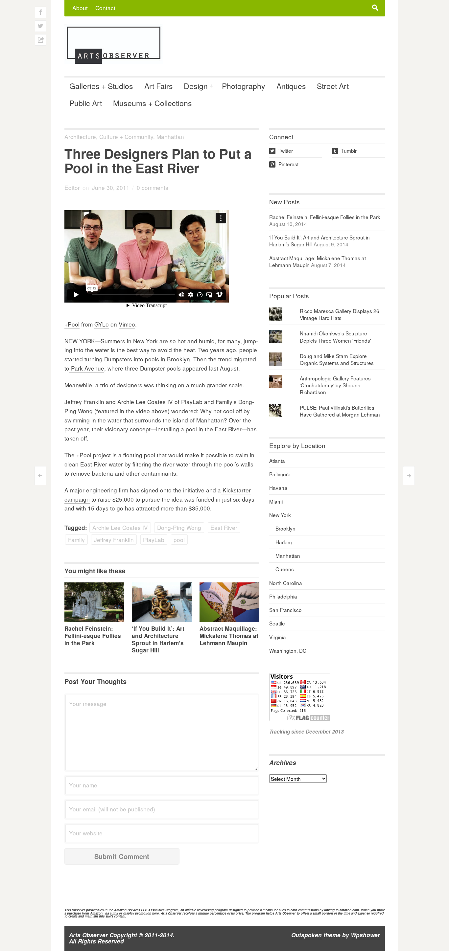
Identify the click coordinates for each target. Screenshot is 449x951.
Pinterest (284, 164)
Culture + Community (126, 136)
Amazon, (97, 913)
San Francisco (285, 609)
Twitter (281, 150)
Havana (278, 487)
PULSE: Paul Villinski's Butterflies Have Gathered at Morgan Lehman (340, 411)
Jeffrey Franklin (114, 539)
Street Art (333, 85)
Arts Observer (88, 935)
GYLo (101, 324)
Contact (105, 8)
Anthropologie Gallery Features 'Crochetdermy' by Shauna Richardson (335, 385)
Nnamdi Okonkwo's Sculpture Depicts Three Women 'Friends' (335, 336)
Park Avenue (86, 368)
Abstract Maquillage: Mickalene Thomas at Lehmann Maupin (229, 635)
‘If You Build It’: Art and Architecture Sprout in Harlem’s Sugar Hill (158, 639)
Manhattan (170, 136)
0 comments (152, 187)
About (80, 8)
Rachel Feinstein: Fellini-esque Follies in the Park (92, 635)
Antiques (291, 85)
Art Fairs (158, 85)
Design (196, 85)
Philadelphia (283, 596)
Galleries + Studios (101, 85)
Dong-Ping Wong (179, 527)
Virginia (277, 637)
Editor (72, 187)
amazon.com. (350, 910)
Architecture (80, 136)
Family (224, 401)
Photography (243, 85)
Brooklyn (178, 359)
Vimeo (127, 324)
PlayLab (191, 401)
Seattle (277, 623)
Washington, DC (287, 650)
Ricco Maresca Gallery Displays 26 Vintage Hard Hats (339, 314)
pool (179, 539)
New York (280, 514)
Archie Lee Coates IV (120, 527)
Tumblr (345, 150)
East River (223, 527)
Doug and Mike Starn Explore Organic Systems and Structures (337, 359)
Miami (276, 501)
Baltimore (280, 474)
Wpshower (365, 935)
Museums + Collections (152, 103)
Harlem (283, 542)
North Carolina (285, 582)
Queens (284, 569)
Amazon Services (127, 910)
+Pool (72, 324)
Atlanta (277, 460)
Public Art (85, 103)
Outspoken (306, 935)
